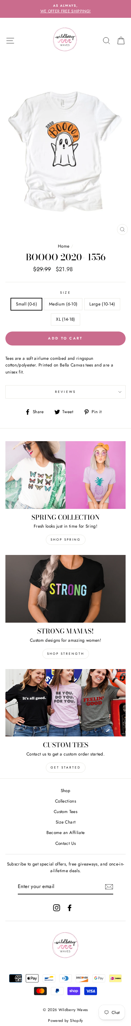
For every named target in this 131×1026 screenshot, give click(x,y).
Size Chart (65, 822)
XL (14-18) (65, 319)
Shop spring (66, 539)
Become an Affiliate (65, 832)
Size (65, 292)
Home (63, 246)
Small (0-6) (26, 304)
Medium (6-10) (63, 304)
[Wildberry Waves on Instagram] (56, 907)
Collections (65, 801)
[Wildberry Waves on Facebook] (69, 907)
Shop (65, 790)
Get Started (66, 767)
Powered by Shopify (65, 1020)
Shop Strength (65, 653)
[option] (65, 9)
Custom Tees (65, 811)
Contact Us (65, 843)
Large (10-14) (102, 304)
